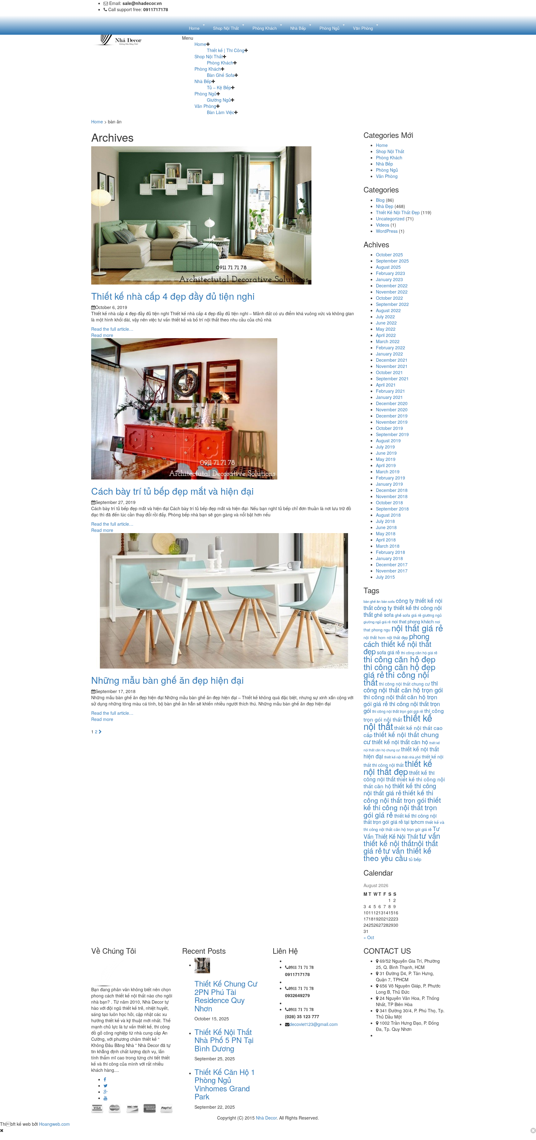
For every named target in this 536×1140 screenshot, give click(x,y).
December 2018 (392, 490)
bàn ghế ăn (372, 601)
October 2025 (389, 254)
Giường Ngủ (219, 100)
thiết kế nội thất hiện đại (401, 752)
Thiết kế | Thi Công (225, 50)
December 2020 (392, 403)
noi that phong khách (413, 621)
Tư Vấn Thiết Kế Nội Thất (402, 832)
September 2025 (392, 261)
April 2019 (386, 465)
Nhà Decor (266, 1118)
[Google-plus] (106, 1092)
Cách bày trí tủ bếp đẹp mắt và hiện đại (172, 490)
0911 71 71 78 (301, 967)
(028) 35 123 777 (302, 1016)
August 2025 (388, 267)
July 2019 (385, 447)
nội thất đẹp (397, 637)
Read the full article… (112, 329)
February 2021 (390, 391)
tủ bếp (415, 859)
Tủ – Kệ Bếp (219, 87)
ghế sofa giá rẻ (408, 615)
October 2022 (389, 298)
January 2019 (389, 484)
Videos (382, 225)
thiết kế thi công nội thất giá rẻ (400, 789)
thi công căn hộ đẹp (400, 659)
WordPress (387, 231)
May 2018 (385, 533)
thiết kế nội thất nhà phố (402, 756)
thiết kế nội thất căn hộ (400, 742)
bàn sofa (388, 601)
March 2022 (388, 341)
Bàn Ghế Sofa (220, 75)
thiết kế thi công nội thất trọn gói (398, 796)
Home (200, 44)
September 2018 (392, 509)
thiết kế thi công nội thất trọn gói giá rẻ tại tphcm (400, 818)
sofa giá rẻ (388, 652)
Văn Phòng (205, 106)
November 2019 (392, 422)
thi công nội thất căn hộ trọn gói (403, 686)
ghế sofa (384, 614)
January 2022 (389, 354)
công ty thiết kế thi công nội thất (403, 610)
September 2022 (392, 304)
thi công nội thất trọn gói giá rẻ (397, 711)
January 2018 (389, 558)
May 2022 (385, 329)
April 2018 (386, 540)
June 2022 (386, 323)
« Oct (369, 937)
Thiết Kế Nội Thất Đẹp (398, 212)
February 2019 (390, 478)
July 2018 (385, 521)
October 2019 (389, 428)
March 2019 (388, 471)
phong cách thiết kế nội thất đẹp (397, 643)
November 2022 (392, 292)
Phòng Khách (220, 63)
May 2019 (385, 459)
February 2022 (390, 347)
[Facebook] (105, 1079)
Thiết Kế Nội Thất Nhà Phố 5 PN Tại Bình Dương (223, 1040)
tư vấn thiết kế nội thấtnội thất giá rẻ (402, 843)
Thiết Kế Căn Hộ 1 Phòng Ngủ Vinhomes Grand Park (224, 1084)
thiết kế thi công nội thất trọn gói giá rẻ (402, 807)
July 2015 (385, 577)
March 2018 (388, 546)
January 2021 (389, 397)
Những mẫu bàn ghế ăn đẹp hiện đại (167, 680)
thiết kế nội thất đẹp (398, 767)
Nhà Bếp (203, 81)
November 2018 (392, 496)
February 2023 (390, 273)
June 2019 (386, 453)
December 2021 (392, 360)
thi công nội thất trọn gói (402, 706)
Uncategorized (390, 218)
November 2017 (392, 571)
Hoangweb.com (54, 1124)
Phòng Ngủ (205, 94)
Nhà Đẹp (384, 206)
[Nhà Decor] (122, 971)
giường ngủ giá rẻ (377, 621)
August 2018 (388, 515)
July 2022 (385, 316)
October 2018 (389, 502)
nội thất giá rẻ (417, 628)
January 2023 (389, 279)
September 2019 (392, 434)
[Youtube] (105, 1098)
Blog (380, 200)
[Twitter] (106, 1085)
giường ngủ (432, 615)
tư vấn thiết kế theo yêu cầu (397, 854)
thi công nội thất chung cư (404, 684)
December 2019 (392, 416)
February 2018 (390, 552)
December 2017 (392, 564)
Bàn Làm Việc (220, 112)
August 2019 (388, 440)
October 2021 (389, 372)
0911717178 (297, 974)
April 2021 (386, 385)
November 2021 (392, 366)
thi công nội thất (396, 678)
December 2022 (392, 285)
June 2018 (386, 527)
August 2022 (388, 310)
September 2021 (392, 378)
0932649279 (297, 995)
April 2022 (386, 335)
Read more (102, 335)
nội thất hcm (375, 637)
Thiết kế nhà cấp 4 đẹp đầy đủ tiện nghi (173, 296)
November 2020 (392, 409)
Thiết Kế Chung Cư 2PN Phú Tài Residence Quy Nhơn (225, 995)
